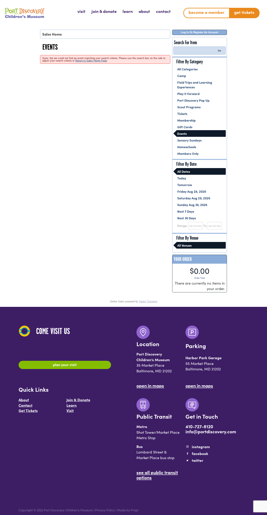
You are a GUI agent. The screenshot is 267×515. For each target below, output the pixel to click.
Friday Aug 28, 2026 (191, 191)
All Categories (187, 69)
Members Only (188, 153)
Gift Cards (184, 127)
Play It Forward (188, 93)
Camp (181, 75)
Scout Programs (189, 107)
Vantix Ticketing (148, 301)
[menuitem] (81, 11)
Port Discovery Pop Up (193, 100)
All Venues (184, 245)
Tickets (182, 113)
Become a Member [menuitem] (206, 12)
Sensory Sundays (189, 140)
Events (182, 133)
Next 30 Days (186, 218)
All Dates (183, 171)
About (24, 399)
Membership (186, 120)
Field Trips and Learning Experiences (194, 84)
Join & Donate (78, 399)
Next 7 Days (185, 211)
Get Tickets (28, 410)
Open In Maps (150, 385)
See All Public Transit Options (157, 474)
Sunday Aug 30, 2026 (192, 204)
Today (181, 178)
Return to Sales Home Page (91, 60)
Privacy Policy (105, 510)
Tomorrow (184, 185)
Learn (71, 405)
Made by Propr (128, 510)
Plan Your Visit (65, 364)
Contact (25, 405)
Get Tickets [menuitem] (244, 12)
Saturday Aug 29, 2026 (193, 198)
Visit (70, 410)
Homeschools (186, 147)
